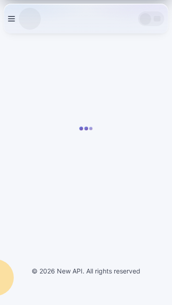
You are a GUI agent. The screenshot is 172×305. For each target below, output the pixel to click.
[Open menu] (11, 18)
